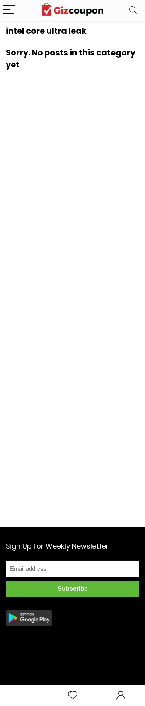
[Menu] (9, 10)
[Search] (133, 10)
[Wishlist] (72, 695)
